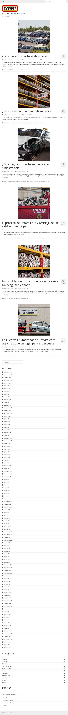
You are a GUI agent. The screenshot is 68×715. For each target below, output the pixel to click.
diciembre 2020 (8, 532)
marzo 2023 (7, 463)
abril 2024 (6, 427)
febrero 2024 (7, 432)
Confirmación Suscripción (9, 694)
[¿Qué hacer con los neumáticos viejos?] (34, 91)
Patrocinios (5, 673)
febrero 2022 (7, 493)
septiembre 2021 (8, 507)
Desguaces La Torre (9, 59)
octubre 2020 (7, 537)
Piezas (28, 181)
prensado (40, 238)
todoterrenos (51, 238)
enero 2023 (7, 468)
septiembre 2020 (8, 540)
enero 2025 (7, 402)
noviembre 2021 (8, 501)
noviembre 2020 (8, 534)
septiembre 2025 (8, 380)
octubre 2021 (7, 504)
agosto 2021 (7, 510)
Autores (5, 692)
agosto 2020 (7, 543)
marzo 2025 (7, 397)
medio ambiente (41, 355)
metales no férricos (35, 238)
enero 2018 (7, 628)
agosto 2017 (7, 642)
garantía (14, 298)
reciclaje (34, 122)
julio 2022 (6, 479)
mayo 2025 (7, 391)
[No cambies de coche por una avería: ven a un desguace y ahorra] (34, 261)
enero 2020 (7, 562)
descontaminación (28, 238)
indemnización (23, 181)
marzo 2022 (7, 490)
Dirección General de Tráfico (33, 355)
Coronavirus (5, 661)
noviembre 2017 (8, 634)
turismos (55, 238)
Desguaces (11, 298)
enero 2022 (7, 496)
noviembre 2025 (8, 375)
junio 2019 (7, 581)
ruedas (38, 122)
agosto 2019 (7, 576)
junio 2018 (7, 614)
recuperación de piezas (60, 355)
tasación (43, 181)
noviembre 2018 (8, 601)
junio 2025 (7, 388)
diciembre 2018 (8, 598)
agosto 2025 (7, 383)
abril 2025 (6, 394)
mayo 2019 (7, 584)
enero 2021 (7, 529)
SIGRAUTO (25, 298)
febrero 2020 (7, 559)
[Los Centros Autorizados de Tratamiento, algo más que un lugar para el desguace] (34, 320)
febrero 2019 (7, 592)
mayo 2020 (7, 551)
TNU (43, 122)
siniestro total (36, 181)
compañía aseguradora (13, 181)
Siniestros (4, 680)
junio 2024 (7, 421)
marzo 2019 (7, 589)
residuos (47, 238)
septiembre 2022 (8, 477)
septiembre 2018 (8, 606)
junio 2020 (7, 548)
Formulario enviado (8, 700)
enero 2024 (7, 435)
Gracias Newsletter (8, 703)
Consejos (4, 659)
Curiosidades (5, 664)
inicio (4, 705)
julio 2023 (6, 452)
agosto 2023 (7, 449)
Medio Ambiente (25, 59)
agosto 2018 (7, 609)
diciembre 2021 (8, 499)
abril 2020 (6, 554)
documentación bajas (27, 69)
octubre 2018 (7, 603)
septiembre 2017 (8, 639)
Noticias (30, 59)
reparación (31, 181)
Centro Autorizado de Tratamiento (17, 69)
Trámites (4, 682)
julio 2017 (6, 645)
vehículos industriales (8, 239)
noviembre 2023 (8, 441)
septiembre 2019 (8, 573)
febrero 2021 (7, 526)
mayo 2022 (7, 485)
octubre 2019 (7, 570)
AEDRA (4, 298)
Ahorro (4, 657)
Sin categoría (35, 59)
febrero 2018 (7, 625)
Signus (40, 122)
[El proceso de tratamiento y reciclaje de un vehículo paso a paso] (34, 203)
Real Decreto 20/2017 (48, 355)
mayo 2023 (7, 457)
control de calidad (21, 238)
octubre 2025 (7, 377)
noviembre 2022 (8, 474)
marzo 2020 (7, 556)
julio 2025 (6, 386)
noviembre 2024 (8, 408)
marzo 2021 (7, 523)
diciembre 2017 (8, 631)
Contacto (5, 697)
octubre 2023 (7, 443)
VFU (13, 239)
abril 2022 (6, 488)
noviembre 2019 (8, 567)
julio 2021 (6, 512)
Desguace (19, 181)
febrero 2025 (7, 399)
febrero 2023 (7, 466)
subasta (40, 181)
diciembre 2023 (8, 438)
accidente (4, 181)
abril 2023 (6, 460)
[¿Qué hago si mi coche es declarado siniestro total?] (34, 144)
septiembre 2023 (8, 446)
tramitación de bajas (38, 69)
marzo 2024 (7, 430)
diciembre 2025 (8, 372)
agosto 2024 (7, 416)
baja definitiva (5, 69)
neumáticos (31, 122)
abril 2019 (6, 587)
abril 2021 (6, 521)
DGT (26, 355)
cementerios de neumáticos (10, 122)
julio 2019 (6, 578)
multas (33, 69)
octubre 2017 (7, 636)
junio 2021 (7, 515)
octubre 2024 (7, 410)
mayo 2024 (7, 424)
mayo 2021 (7, 518)
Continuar (10, 66)
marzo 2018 (7, 623)
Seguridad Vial (6, 675)
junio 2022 (7, 482)
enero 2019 (7, 595)
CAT (9, 69)
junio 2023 (7, 454)
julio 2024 (6, 419)
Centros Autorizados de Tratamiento (21, 122)
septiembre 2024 (8, 413)
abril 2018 (6, 620)
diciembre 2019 (8, 565)
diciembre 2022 (8, 471)
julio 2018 (6, 612)
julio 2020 (6, 545)
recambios (21, 298)
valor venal (47, 181)
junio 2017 (7, 647)
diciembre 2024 (8, 405)
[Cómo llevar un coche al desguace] (34, 36)
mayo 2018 (7, 617)
